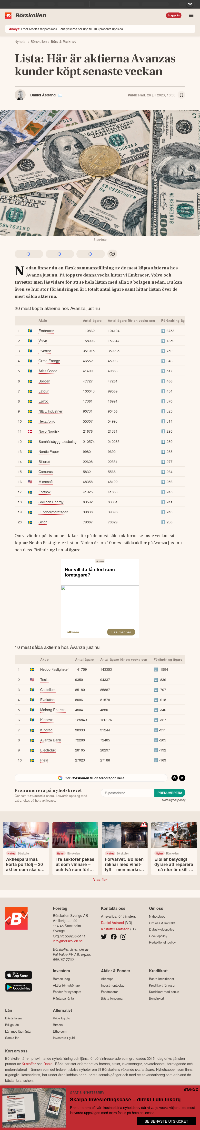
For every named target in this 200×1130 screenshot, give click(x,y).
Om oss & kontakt (162, 923)
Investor (45, 350)
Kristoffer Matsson (115, 928)
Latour (44, 390)
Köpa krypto (61, 1018)
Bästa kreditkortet (161, 978)
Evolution (47, 699)
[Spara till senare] (181, 95)
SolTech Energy (51, 501)
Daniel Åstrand (43, 95)
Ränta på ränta (63, 998)
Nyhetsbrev (157, 916)
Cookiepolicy (158, 936)
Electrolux (48, 749)
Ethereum (60, 1031)
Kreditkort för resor (162, 985)
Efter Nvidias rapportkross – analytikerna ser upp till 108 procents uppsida (66, 28)
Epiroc (44, 401)
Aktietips (107, 978)
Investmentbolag (112, 985)
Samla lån (12, 1038)
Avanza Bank (50, 739)
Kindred (46, 729)
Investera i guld (64, 1038)
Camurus (46, 471)
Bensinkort (156, 998)
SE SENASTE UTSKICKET (166, 1121)
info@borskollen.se (68, 940)
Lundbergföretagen (53, 511)
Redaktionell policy (162, 942)
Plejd (44, 759)
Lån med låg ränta (17, 1031)
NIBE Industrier (50, 411)
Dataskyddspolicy (173, 800)
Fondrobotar (109, 992)
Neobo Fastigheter (54, 669)
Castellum (48, 689)
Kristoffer (29, 1063)
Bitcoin (58, 1024)
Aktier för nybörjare (66, 985)
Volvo (43, 340)
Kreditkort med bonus (164, 992)
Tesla (44, 679)
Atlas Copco (48, 370)
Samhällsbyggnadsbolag (58, 441)
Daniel (48, 1063)
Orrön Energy (49, 360)
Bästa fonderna (111, 998)
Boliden (44, 380)
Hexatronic (47, 421)
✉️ (60, 95)
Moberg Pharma (53, 709)
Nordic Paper (49, 451)
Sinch (43, 521)
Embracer (46, 330)
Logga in (174, 15)
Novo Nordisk (49, 431)
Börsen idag (61, 978)
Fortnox (44, 491)
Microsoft (46, 481)
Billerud (44, 461)
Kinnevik (46, 719)
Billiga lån (12, 1024)
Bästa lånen (13, 1018)
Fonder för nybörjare (67, 992)
